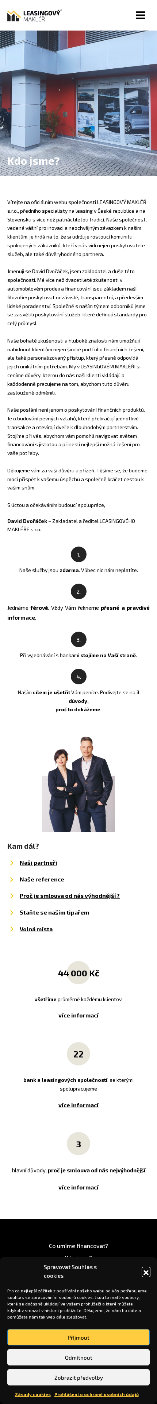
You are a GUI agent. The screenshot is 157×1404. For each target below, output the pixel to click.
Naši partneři (38, 862)
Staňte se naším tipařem (54, 912)
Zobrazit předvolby (78, 1377)
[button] (146, 1271)
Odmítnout (78, 1357)
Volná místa (36, 928)
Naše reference (42, 879)
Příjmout (78, 1337)
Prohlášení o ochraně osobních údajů (96, 1394)
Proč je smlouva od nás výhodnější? (70, 895)
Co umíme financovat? (78, 1245)
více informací (78, 1015)
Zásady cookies (33, 1394)
